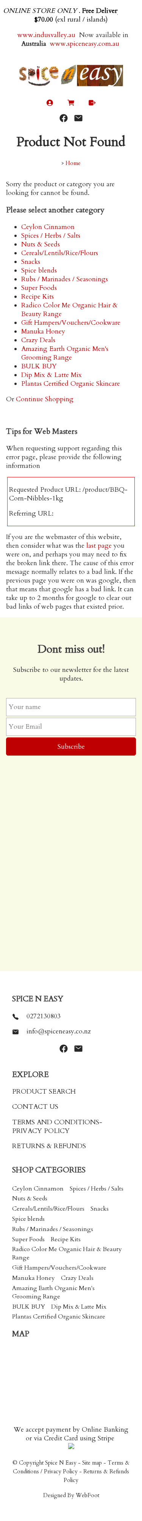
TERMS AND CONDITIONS (55, 1122)
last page (99, 545)
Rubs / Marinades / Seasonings (64, 279)
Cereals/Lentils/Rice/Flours (59, 253)
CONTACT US (35, 1106)
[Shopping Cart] (71, 104)
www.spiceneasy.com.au (85, 43)
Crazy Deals (38, 340)
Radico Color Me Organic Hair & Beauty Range (67, 1253)
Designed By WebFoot (71, 1495)
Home (73, 163)
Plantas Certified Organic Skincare (70, 383)
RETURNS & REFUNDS (49, 1146)
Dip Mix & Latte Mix (51, 375)
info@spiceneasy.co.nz (59, 1031)
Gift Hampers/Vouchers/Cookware (70, 322)
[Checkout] (92, 104)
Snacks (30, 261)
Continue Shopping (44, 399)
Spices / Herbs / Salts (50, 235)
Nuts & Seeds (40, 244)
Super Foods (39, 288)
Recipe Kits (37, 296)
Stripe (106, 1438)
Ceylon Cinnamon (48, 227)
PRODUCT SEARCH (44, 1091)
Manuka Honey (43, 331)
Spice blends (39, 270)
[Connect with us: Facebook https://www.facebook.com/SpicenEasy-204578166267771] (63, 118)
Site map (92, 1462)
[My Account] (50, 104)
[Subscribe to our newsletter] (78, 118)
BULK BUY (39, 366)
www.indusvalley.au (45, 35)
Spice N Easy (60, 1462)
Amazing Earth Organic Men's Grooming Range (64, 353)
